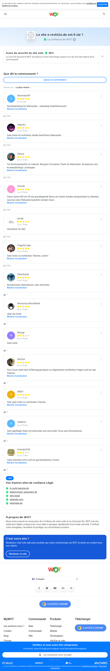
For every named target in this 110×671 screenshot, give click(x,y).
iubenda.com (16, 499)
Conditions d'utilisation (89, 666)
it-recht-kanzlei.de (19, 488)
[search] (104, 14)
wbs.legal (15, 495)
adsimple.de (16, 503)
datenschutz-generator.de (23, 492)
